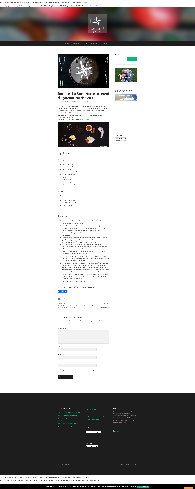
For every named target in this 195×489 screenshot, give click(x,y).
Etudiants (94, 43)
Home (59, 43)
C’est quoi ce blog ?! (91, 409)
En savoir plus (144, 486)
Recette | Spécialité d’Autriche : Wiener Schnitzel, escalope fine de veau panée (69, 305)
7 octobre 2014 (63, 101)
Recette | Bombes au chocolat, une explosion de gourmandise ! (96, 305)
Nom (60, 346)
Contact (104, 43)
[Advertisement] (126, 117)
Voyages (66, 43)
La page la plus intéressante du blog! (95, 416)
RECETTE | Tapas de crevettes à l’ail (67, 415)
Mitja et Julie (74, 101)
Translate (124, 140)
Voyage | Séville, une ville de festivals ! (67, 426)
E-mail (60, 354)
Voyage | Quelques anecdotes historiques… (69, 423)
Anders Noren (129, 464)
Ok (138, 486)
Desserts (63, 299)
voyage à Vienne (85, 119)
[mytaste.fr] (116, 431)
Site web (60, 362)
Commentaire (62, 328)
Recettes (76, 43)
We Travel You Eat (67, 464)
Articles (85, 43)
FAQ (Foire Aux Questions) (93, 419)
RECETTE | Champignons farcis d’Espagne (69, 412)
